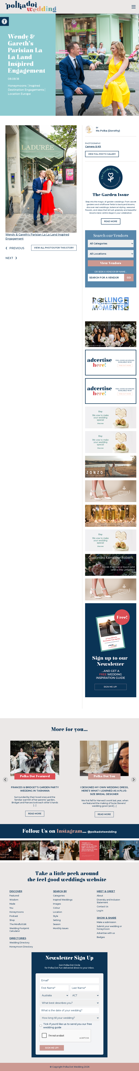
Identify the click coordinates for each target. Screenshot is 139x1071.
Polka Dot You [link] (104, 776)
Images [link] (57, 904)
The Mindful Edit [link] (17, 924)
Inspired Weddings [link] (62, 899)
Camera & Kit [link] (93, 146)
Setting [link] (57, 920)
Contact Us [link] (102, 906)
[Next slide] (133, 779)
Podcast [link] (13, 916)
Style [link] (55, 916)
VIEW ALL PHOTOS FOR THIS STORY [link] (54, 247)
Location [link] (57, 912)
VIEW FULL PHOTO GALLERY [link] (102, 154)
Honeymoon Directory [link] (21, 946)
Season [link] (57, 924)
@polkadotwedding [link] (102, 831)
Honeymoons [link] (17, 85)
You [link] (11, 908)
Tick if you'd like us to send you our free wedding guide (67, 1025)
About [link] (100, 895)
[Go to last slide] (5, 779)
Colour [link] (56, 908)
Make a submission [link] (106, 922)
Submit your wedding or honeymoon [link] (109, 927)
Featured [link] (14, 895)
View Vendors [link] (110, 263)
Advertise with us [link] (106, 933)
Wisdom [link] (13, 899)
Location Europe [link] (19, 93)
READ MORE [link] (110, 221)
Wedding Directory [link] (19, 942)
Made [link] (12, 904)
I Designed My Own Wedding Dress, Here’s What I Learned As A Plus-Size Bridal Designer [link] (104, 791)
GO (129, 277)
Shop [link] (12, 920)
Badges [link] (101, 937)
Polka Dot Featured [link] (35, 776)
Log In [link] (100, 910)
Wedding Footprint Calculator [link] (19, 929)
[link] (4, 21)
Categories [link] (59, 895)
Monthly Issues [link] (60, 928)
